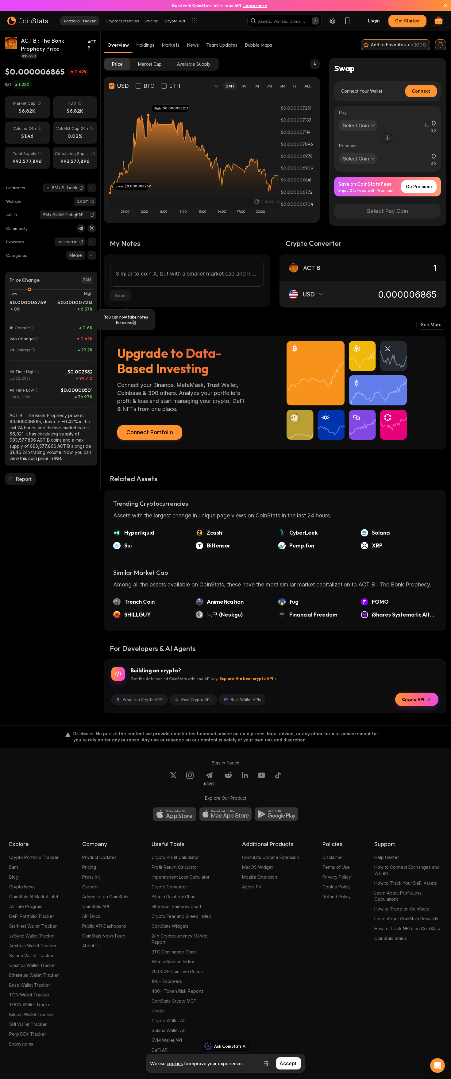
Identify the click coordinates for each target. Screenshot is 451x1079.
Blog (13, 877)
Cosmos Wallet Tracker (32, 965)
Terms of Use (336, 867)
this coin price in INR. (41, 458)
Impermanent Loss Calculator (181, 877)
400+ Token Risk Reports (178, 991)
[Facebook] (278, 779)
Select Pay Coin (387, 211)
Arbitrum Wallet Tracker (32, 945)
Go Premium (419, 186)
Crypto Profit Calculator (175, 857)
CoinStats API (95, 906)
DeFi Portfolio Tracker (31, 916)
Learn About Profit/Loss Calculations (398, 896)
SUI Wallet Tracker (28, 1024)
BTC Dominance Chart (174, 951)
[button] (81, 187)
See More (431, 324)
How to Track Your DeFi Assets (405, 883)
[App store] (174, 814)
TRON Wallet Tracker (30, 1004)
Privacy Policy (336, 877)
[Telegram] (80, 228)
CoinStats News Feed (103, 935)
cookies (175, 1063)
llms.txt (158, 1010)
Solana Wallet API (169, 1030)
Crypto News (22, 886)
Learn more (255, 5)
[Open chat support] (437, 1065)
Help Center (386, 857)
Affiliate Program (25, 906)
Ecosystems (21, 1043)
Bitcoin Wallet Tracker (31, 1014)
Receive (347, 145)
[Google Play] (276, 814)
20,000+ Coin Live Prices (177, 971)
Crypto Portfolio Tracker (34, 857)
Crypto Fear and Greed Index (181, 916)
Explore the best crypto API (246, 678)
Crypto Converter (169, 886)
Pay (343, 112)
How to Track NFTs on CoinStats (407, 928)
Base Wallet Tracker (29, 985)
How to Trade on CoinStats (401, 908)
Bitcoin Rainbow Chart (174, 896)
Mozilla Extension (259, 877)
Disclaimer (332, 857)
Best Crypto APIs (196, 699)
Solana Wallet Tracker (31, 955)
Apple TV (251, 886)
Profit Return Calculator (175, 867)
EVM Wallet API (167, 1040)
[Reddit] (228, 779)
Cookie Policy (336, 886)
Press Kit (91, 877)
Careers (90, 886)
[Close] (442, 5)
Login (374, 20)
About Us (91, 945)
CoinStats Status (390, 938)
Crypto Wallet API (169, 1020)
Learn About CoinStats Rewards (406, 918)
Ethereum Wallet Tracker (34, 975)
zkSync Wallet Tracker (32, 935)
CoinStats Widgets (170, 926)
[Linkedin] (245, 779)
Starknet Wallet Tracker (33, 926)
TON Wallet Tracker (29, 994)
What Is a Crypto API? (143, 699)
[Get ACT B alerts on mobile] (440, 44)
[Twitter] (91, 228)
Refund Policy (336, 896)
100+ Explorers (167, 981)
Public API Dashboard (104, 926)
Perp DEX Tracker (27, 1034)
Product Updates (99, 857)
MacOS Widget (257, 867)
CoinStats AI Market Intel (33, 896)
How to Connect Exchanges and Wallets (407, 870)
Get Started (407, 20)
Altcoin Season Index (173, 961)
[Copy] (81, 187)
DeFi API (160, 1050)
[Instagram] (190, 779)
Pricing (89, 867)
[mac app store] (225, 814)
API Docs (91, 916)
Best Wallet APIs (246, 699)
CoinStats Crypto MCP (174, 1001)
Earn (13, 867)
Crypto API (413, 699)
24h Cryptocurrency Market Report (180, 939)
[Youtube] (261, 779)
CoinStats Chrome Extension (270, 857)
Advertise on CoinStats (105, 896)
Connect (421, 91)
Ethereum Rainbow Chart (176, 906)
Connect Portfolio (149, 432)
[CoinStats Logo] (27, 21)
